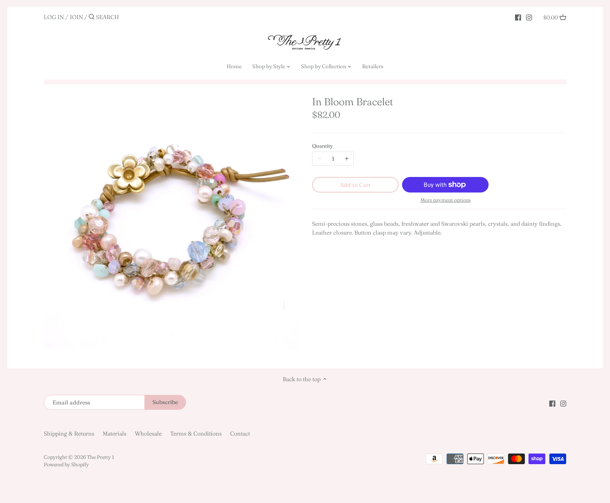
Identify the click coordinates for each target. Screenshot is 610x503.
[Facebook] (518, 16)
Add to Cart (355, 184)
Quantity (322, 146)
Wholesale (148, 433)
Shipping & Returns (69, 433)
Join (76, 16)
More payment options (445, 200)
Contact (240, 433)
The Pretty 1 (100, 457)
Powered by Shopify (66, 464)
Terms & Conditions (196, 433)
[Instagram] (529, 16)
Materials (114, 433)
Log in (54, 16)
